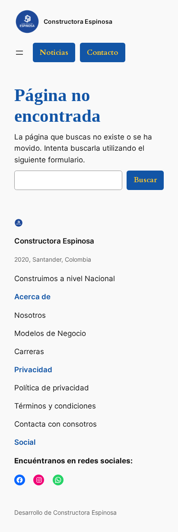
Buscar (145, 180)
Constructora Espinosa (78, 21)
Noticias (54, 52)
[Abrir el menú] (19, 53)
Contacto (102, 52)
